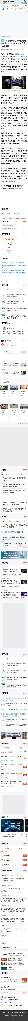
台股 (4, 36)
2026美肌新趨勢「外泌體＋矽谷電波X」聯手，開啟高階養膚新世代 (14, 411)
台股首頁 (17, 221)
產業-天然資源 (9, 786)
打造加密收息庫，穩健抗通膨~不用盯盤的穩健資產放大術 (16, 310)
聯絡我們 (21, 1016)
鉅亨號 (14, 1012)
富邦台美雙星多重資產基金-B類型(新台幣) (11, 765)
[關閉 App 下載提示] (1, 2)
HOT (8, 294)
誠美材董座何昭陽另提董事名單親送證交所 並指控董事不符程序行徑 (12, 364)
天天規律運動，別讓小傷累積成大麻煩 (4, 411)
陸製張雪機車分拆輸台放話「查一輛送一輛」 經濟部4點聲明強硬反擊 (23, 411)
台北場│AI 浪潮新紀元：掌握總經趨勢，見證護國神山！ (16, 302)
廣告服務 (7, 1016)
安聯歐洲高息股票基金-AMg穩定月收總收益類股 (11, 774)
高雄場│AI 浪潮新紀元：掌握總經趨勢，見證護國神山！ (16, 317)
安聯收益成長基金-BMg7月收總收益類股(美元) (11, 757)
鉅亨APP (9, 1012)
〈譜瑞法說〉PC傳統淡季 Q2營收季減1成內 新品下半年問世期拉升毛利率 (11, 373)
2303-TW (18, 54)
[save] (20, 9)
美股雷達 (9, 566)
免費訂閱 (24, 992)
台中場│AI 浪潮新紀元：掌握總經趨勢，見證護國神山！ (16, 295)
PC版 (4, 1012)
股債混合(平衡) (9, 760)
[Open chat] (25, 9)
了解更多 (23, 233)
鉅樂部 (19, 1012)
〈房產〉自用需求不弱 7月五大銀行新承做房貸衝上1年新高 (14, 392)
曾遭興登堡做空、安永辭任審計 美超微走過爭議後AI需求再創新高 (4, 392)
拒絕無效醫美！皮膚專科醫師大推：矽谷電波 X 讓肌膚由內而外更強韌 (23, 392)
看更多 (24, 322)
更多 (25, 474)
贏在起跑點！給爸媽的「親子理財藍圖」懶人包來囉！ (14, 218)
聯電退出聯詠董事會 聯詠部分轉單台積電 (13, 270)
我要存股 (24, 221)
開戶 (25, 758)
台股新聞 (9, 36)
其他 (7, 777)
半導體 (7, 865)
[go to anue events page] (21, 6)
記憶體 (7, 856)
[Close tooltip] (23, 13)
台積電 (7, 860)
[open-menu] (1, 5)
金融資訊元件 (14, 1016)
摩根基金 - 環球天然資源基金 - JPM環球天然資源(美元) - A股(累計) (11, 783)
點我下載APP (19, 189)
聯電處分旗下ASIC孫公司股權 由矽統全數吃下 (14, 262)
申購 (25, 767)
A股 (7, 590)
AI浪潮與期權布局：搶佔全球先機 (13, 186)
